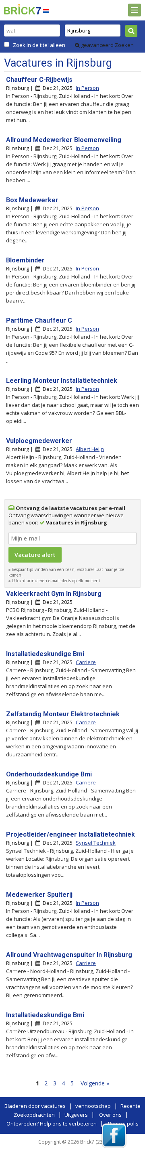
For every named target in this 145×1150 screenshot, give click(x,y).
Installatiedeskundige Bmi (45, 654)
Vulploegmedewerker (39, 441)
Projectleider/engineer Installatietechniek (70, 834)
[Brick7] (46, 10)
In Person (87, 87)
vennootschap (93, 1105)
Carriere (86, 662)
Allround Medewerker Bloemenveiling (63, 140)
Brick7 (22, 9)
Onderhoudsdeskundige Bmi (49, 774)
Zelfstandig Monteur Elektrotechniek (63, 714)
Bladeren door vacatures (35, 1105)
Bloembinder (25, 260)
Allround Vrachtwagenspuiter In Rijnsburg (69, 955)
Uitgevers (76, 1114)
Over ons (110, 1114)
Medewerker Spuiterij (39, 894)
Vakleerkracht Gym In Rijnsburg (54, 593)
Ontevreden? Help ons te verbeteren (51, 1123)
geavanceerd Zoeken (107, 45)
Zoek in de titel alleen (39, 45)
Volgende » (95, 1083)
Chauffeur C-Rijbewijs (39, 79)
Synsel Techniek (96, 842)
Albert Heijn (90, 449)
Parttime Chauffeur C (39, 320)
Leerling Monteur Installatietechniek (61, 380)
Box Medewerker (32, 200)
